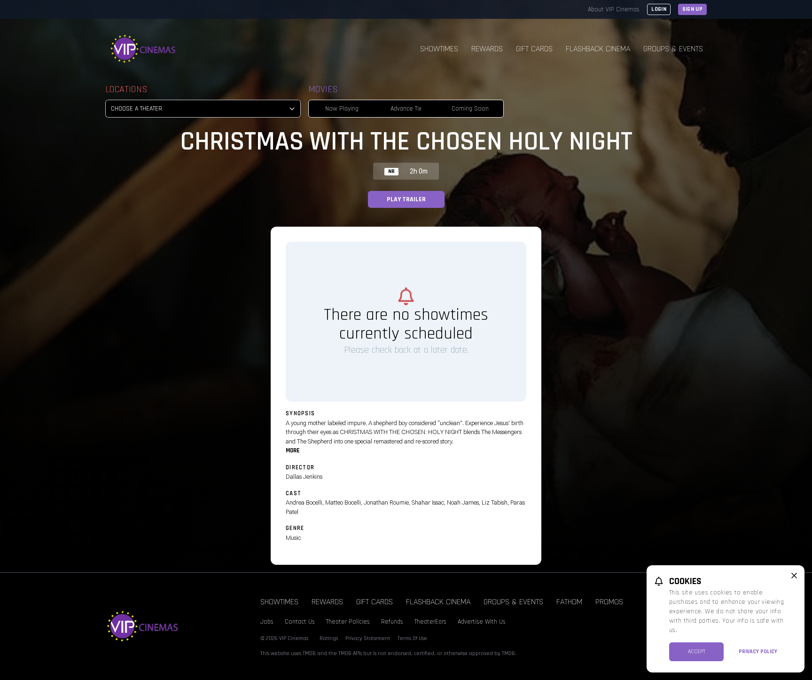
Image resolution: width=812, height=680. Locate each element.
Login (658, 9)
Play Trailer (406, 199)
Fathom (569, 601)
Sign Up (692, 9)
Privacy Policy (758, 651)
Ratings (329, 638)
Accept (696, 651)
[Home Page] (143, 49)
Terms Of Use (412, 638)
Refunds (392, 621)
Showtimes (439, 48)
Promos (609, 601)
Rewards (487, 48)
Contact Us (300, 621)
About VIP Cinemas (614, 9)
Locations (126, 89)
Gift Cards (534, 48)
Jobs (266, 621)
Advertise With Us (482, 621)
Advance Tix (406, 108)
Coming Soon (470, 108)
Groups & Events (673, 48)
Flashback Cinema (598, 48)
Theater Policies (348, 621)
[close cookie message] (794, 575)
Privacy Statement (367, 638)
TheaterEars (430, 621)
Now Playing (342, 108)
